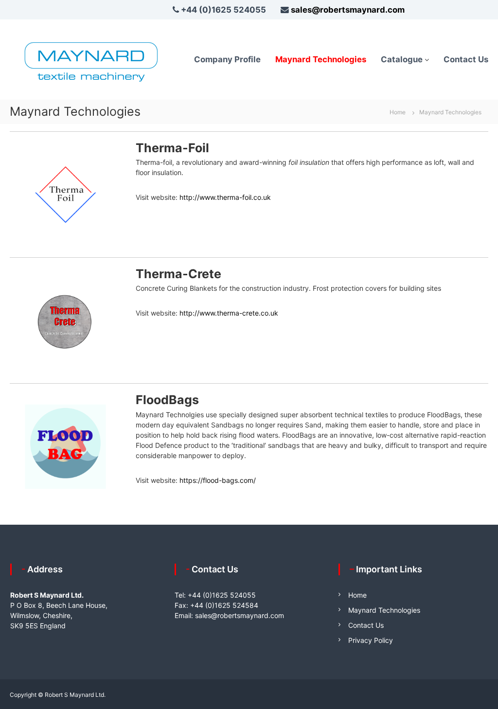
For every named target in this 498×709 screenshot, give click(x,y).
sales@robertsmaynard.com (348, 10)
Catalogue (402, 59)
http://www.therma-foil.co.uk (225, 197)
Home (357, 595)
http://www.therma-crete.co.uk (228, 313)
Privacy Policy (370, 640)
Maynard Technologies (320, 59)
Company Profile (227, 59)
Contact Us (466, 59)
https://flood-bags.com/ (217, 480)
